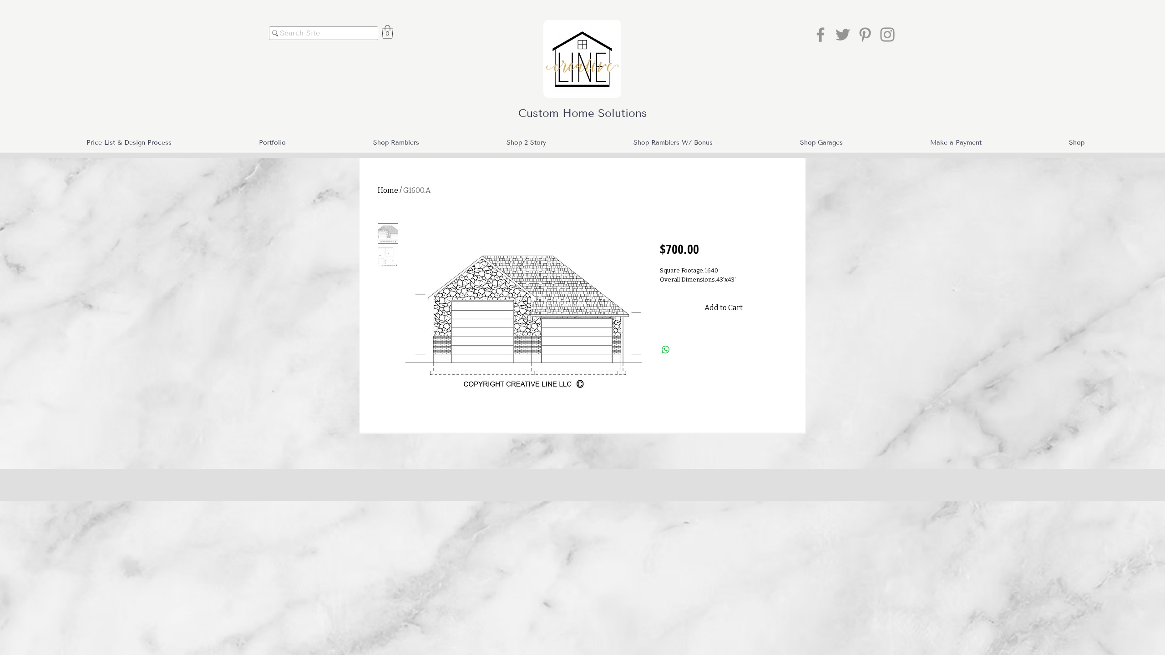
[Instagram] (887, 34)
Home (388, 190)
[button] (387, 32)
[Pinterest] (865, 34)
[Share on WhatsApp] (665, 349)
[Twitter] (842, 34)
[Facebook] (820, 34)
